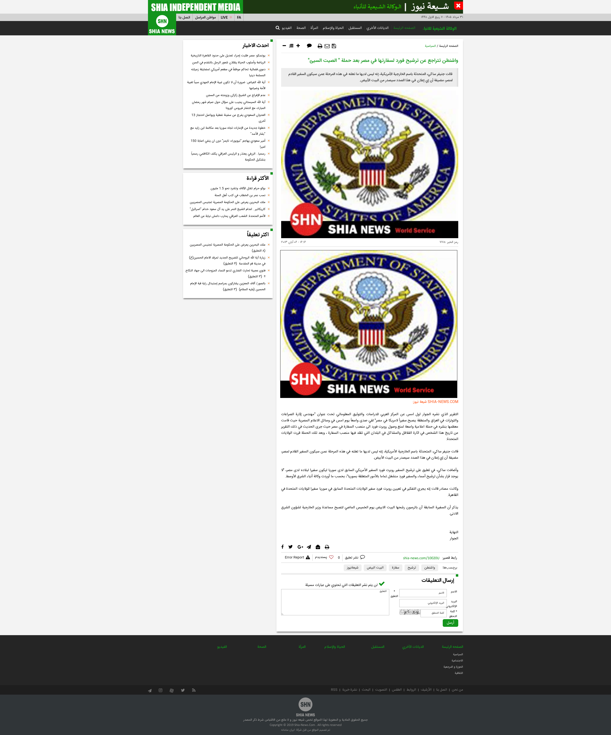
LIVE (224, 18)
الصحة (301, 28)
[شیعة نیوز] (305, 7)
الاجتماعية (457, 660)
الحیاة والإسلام (333, 28)
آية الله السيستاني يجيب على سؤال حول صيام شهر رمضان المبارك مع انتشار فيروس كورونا (228, 105)
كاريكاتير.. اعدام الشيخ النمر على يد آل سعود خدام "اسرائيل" (227, 209)
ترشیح (412, 568)
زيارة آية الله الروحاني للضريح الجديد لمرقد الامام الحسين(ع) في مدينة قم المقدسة (227, 260)
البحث (366, 690)
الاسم (454, 591)
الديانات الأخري (378, 28)
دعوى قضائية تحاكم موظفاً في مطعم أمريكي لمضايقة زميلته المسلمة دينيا (228, 72)
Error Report (294, 557)
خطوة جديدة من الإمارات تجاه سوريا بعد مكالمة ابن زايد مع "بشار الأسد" (227, 131)
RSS (334, 690)
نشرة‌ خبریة (349, 690)
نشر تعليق (352, 558)
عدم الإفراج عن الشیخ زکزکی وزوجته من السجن (235, 95)
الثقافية (459, 673)
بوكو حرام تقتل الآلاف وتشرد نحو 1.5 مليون (238, 188)
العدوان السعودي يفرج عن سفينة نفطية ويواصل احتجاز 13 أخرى (228, 118)
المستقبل (355, 28)
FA (239, 18)
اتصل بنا (184, 18)
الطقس (397, 690)
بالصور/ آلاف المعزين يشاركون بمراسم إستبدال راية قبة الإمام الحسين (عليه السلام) (227, 286)
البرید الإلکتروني (451, 604)
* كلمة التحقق (453, 614)
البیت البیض (375, 568)
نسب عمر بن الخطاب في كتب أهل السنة (240, 195)
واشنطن (429, 568)
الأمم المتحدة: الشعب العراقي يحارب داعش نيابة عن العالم (229, 216)
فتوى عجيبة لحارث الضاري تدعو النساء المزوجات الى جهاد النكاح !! (225, 273)
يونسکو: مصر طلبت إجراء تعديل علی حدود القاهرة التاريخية (228, 55)
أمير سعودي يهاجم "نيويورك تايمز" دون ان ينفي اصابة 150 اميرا (228, 144)
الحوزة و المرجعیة (453, 667)
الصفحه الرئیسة (404, 28)
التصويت (381, 690)
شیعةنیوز (352, 568)
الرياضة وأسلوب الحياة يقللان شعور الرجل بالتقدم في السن (228, 62)
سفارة (395, 568)
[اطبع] (320, 46)
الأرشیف (426, 690)
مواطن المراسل (205, 18)
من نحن (457, 690)
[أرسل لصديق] (327, 46)
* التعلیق (394, 594)
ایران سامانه (288, 730)
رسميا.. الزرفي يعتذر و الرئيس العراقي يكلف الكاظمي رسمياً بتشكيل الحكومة (228, 156)
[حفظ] (334, 46)
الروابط (411, 690)
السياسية (430, 46)
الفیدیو (287, 28)
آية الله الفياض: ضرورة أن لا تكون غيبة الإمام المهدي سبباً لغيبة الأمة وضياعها (226, 85)
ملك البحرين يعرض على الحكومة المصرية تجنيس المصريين (227, 202)
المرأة (314, 28)
